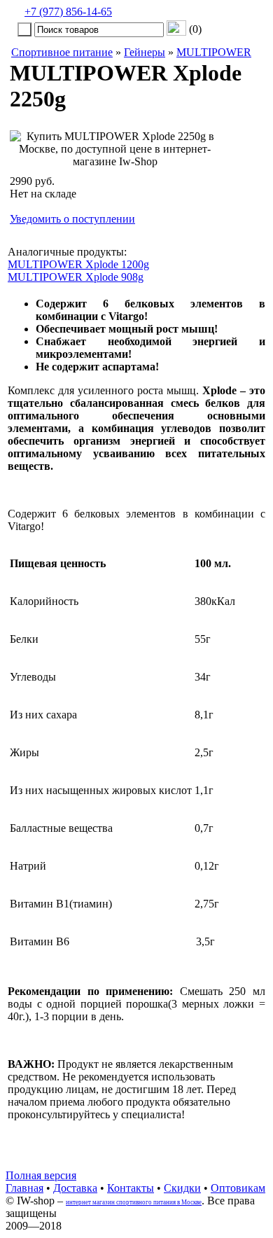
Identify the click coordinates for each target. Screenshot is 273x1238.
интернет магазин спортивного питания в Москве (134, 1202)
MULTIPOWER (213, 52)
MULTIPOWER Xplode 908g (76, 277)
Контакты (130, 1188)
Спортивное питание (62, 52)
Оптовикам (238, 1188)
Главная (24, 1188)
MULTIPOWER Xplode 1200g (78, 264)
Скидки (182, 1188)
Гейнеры (144, 52)
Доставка (75, 1188)
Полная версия (41, 1175)
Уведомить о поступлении (72, 219)
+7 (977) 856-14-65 (68, 12)
